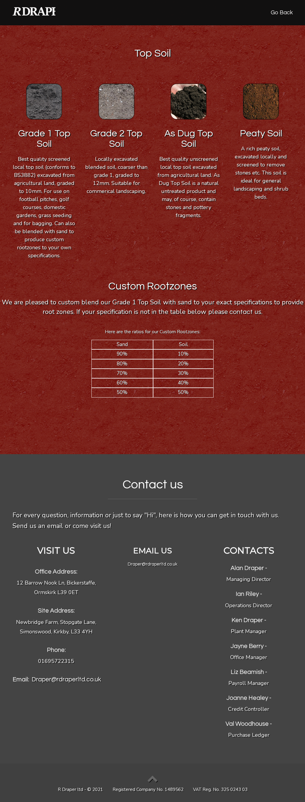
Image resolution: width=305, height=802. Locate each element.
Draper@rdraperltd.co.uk (66, 679)
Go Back (282, 12)
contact (240, 312)
